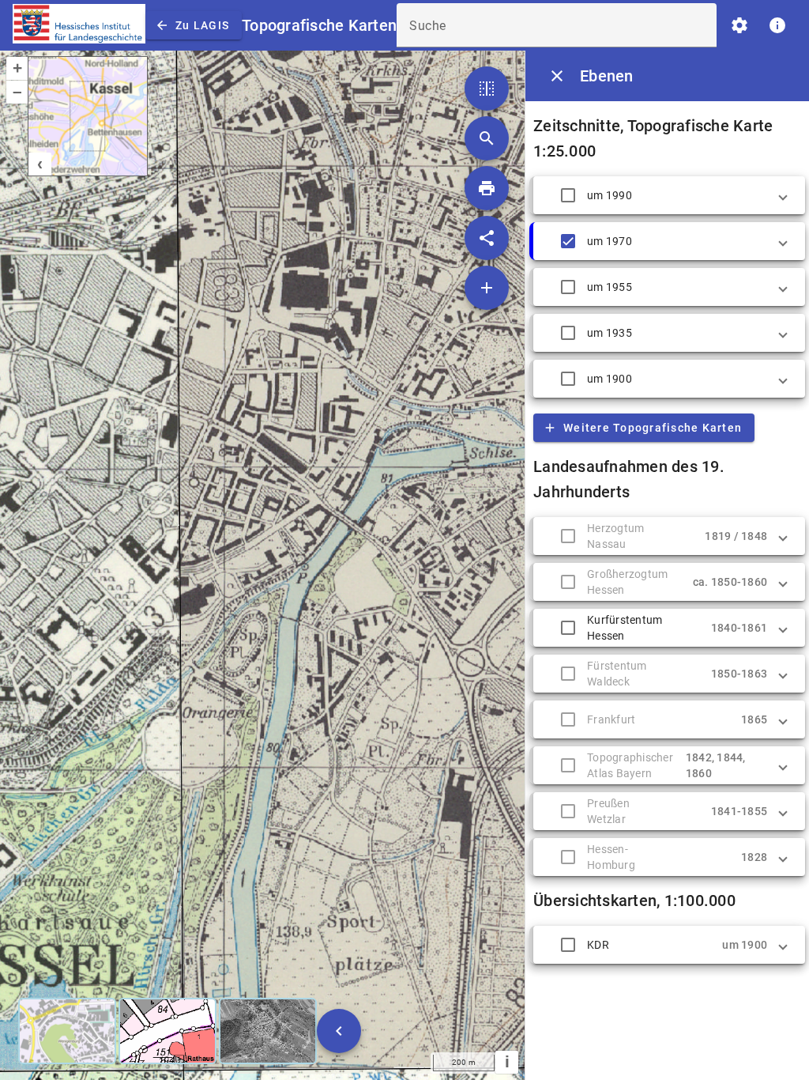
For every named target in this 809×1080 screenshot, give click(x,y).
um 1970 (609, 241)
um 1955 (609, 287)
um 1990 (609, 195)
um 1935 (609, 333)
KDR (598, 944)
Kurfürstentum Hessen (624, 628)
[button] (669, 195)
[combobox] (556, 31)
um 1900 (609, 378)
